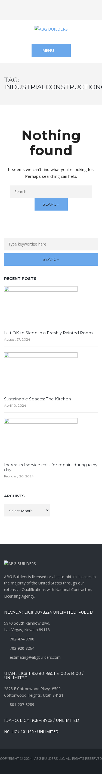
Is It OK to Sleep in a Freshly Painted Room (48, 332)
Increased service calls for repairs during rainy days (50, 467)
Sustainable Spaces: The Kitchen (37, 398)
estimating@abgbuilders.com (35, 657)
